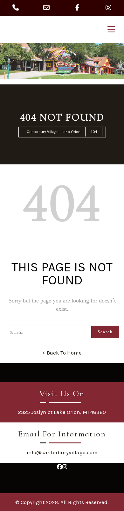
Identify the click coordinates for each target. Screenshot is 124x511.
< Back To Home (62, 352)
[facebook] (59, 467)
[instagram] (64, 467)
